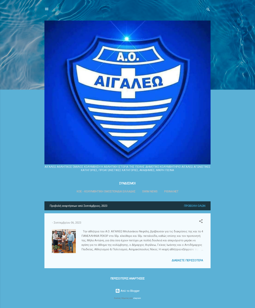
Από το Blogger (130, 290)
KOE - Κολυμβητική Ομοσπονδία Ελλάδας (106, 191)
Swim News (150, 191)
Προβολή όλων (194, 206)
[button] (201, 222)
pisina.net (171, 191)
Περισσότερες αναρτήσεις (128, 278)
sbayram (137, 298)
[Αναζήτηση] (208, 10)
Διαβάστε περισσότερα (187, 260)
